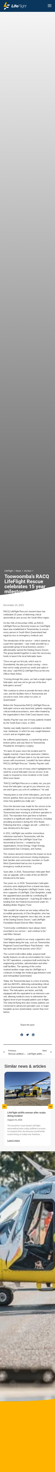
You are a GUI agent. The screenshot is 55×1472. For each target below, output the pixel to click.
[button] (22, 1035)
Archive (27, 571)
